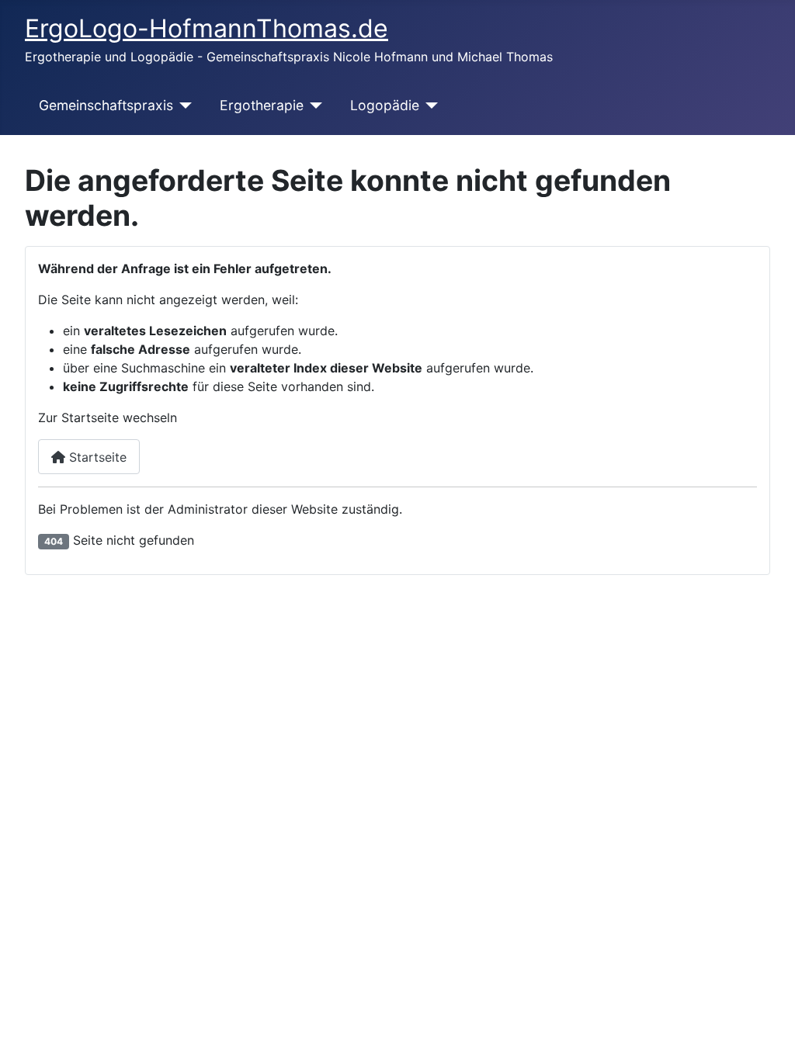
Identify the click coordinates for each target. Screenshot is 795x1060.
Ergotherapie (262, 105)
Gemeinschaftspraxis (106, 105)
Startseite (96, 457)
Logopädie (384, 105)
